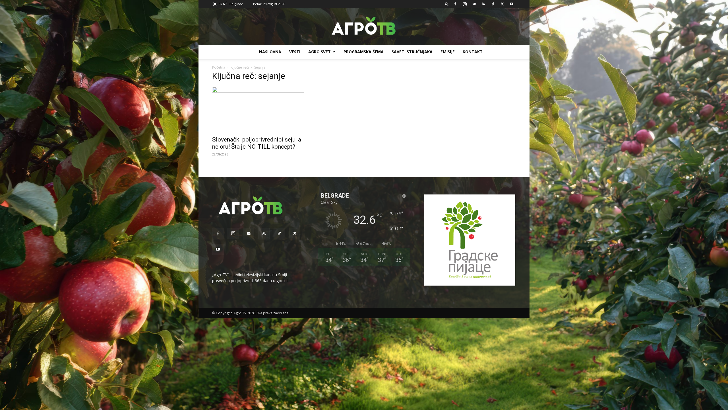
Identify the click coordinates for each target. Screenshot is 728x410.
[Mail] (474, 4)
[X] (502, 4)
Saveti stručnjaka (412, 51)
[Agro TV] (364, 27)
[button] (446, 4)
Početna (218, 67)
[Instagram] (464, 4)
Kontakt (473, 51)
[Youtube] (511, 4)
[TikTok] (493, 4)
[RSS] (483, 4)
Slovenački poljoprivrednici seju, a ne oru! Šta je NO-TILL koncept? (256, 143)
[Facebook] (455, 4)
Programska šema (364, 51)
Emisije (447, 51)
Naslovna (270, 51)
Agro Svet (319, 51)
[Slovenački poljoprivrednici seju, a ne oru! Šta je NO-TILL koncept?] (258, 109)
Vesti (294, 51)
